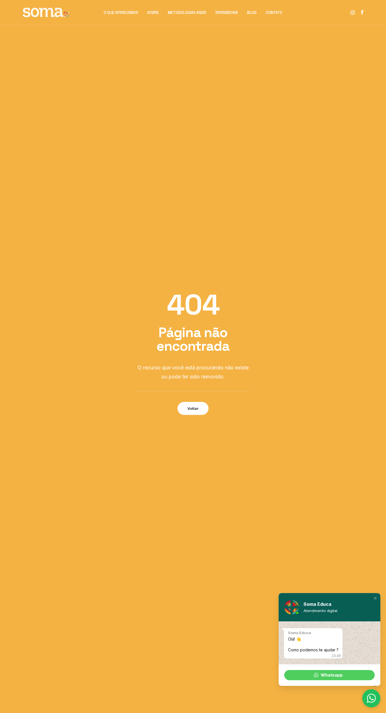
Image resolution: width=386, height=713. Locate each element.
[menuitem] (121, 12)
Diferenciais (226, 12)
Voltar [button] (193, 408)
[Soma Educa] (45, 12)
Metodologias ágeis (187, 12)
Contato (274, 12)
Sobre (153, 12)
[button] (353, 12)
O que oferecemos (121, 12)
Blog (252, 12)
